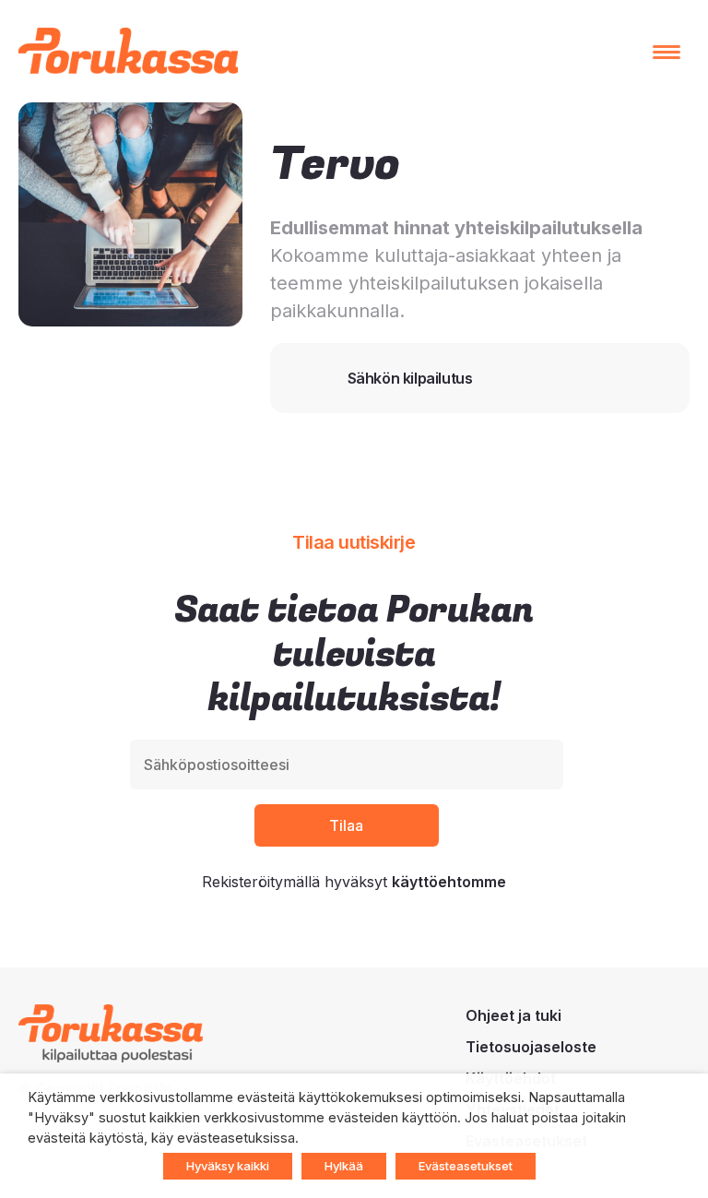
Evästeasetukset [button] (466, 1165)
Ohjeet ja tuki (513, 1015)
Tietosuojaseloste (531, 1047)
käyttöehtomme (449, 881)
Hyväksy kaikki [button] (227, 1165)
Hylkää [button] (343, 1165)
